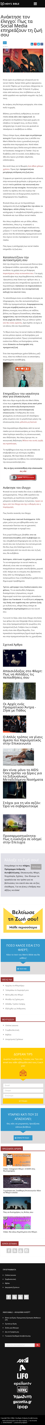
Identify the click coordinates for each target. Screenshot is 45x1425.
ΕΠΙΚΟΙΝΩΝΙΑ (7, 1422)
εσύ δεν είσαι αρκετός (12, 323)
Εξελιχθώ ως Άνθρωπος (15, 1008)
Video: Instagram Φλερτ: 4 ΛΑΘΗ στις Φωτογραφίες (19, 1170)
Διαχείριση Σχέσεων (14, 1039)
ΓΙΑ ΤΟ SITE (33, 1420)
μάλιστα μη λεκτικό (28, 422)
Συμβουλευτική (12, 1030)
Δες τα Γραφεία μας (12, 1332)
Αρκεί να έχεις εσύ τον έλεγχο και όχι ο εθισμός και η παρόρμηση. (23, 504)
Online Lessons (11, 1025)
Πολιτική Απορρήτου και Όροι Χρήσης (14, 1420)
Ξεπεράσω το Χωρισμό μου (17, 990)
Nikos (6, 46)
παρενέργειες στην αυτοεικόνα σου (18, 273)
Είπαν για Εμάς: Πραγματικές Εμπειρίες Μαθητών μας (23, 1319)
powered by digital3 (20, 1422)
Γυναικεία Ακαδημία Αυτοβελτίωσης (18, 1336)
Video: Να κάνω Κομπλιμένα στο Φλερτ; (20, 1232)
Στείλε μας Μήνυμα (12, 1328)
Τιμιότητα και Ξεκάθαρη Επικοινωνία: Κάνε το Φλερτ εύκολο (22, 1192)
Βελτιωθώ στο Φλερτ (14, 994)
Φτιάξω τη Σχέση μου (14, 999)
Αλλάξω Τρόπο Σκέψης (15, 1004)
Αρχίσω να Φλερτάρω (14, 985)
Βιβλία (8, 1034)
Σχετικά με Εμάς (11, 1324)
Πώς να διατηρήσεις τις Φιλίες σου (18, 1212)
